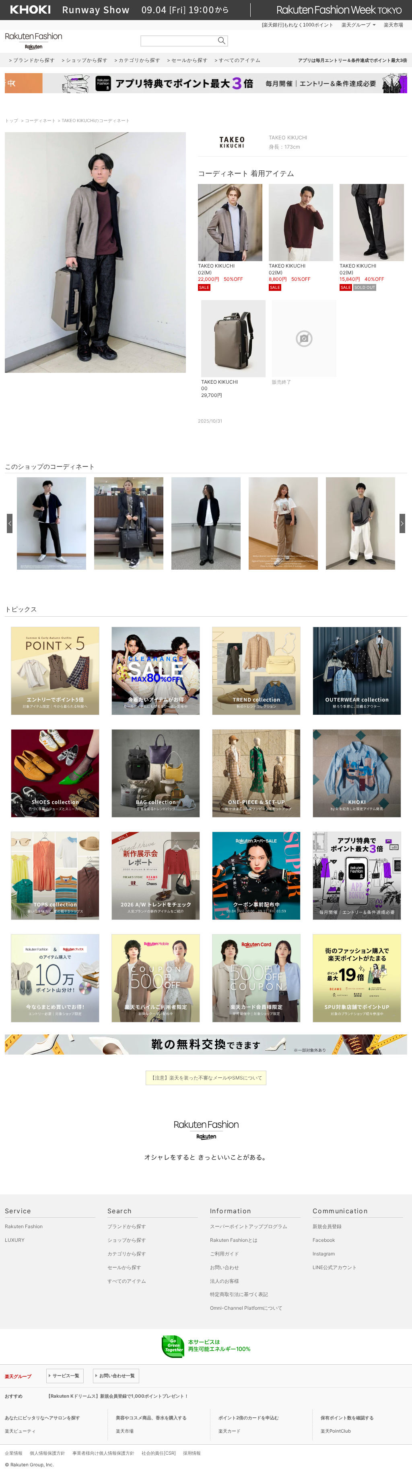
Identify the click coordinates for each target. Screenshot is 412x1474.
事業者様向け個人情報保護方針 (103, 1453)
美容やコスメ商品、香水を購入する (151, 1418)
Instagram (324, 1254)
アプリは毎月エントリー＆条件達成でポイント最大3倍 (352, 60)
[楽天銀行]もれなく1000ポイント (298, 25)
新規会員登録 (327, 1226)
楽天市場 (393, 25)
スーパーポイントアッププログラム (248, 1226)
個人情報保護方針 (47, 1453)
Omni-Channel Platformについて (246, 1308)
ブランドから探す (126, 1226)
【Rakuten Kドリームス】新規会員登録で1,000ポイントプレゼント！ (117, 1396)
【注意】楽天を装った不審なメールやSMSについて (206, 1078)
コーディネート (40, 120)
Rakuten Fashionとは (234, 1240)
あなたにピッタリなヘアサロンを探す (42, 1418)
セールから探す (124, 1267)
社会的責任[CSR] (159, 1453)
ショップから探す (126, 1240)
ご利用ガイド (224, 1254)
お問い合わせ (224, 1267)
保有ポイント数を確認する (347, 1418)
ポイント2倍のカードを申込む (248, 1418)
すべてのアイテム (126, 1281)
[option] (51, 523)
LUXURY (15, 1240)
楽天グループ (356, 25)
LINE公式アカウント (335, 1267)
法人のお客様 (224, 1281)
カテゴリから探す (126, 1254)
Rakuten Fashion (67, 41)
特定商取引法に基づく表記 (239, 1294)
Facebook (324, 1240)
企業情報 (14, 1453)
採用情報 (192, 1453)
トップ (12, 120)
